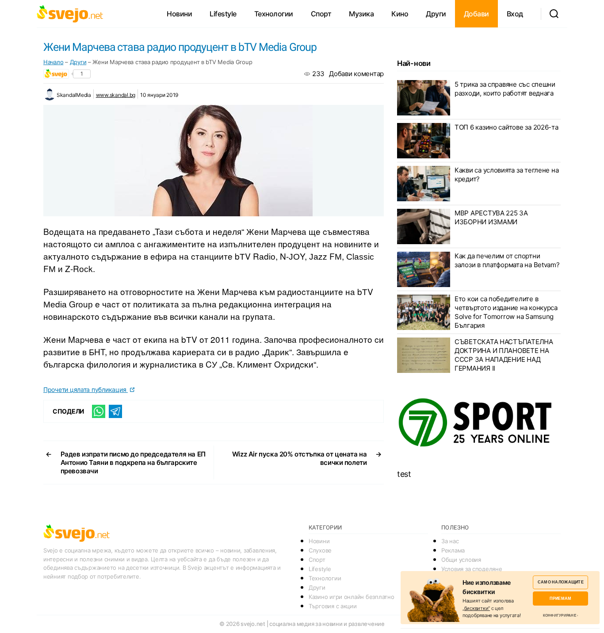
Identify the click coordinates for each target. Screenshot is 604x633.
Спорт (321, 13)
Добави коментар (356, 73)
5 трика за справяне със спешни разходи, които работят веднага (505, 88)
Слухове (320, 550)
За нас (450, 541)
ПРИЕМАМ (560, 598)
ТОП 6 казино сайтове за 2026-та (506, 127)
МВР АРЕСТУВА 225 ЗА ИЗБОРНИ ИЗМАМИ (491, 217)
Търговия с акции (333, 606)
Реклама (453, 550)
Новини (179, 13)
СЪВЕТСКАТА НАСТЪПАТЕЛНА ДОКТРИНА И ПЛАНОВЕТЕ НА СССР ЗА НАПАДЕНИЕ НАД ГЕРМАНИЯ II (504, 355)
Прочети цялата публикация (85, 389)
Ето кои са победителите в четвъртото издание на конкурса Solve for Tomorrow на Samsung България (506, 312)
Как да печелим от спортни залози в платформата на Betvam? (507, 260)
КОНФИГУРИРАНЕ (559, 615)
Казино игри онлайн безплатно (351, 596)
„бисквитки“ (476, 608)
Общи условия (461, 559)
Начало (53, 61)
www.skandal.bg (115, 95)
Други (436, 13)
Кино (399, 13)
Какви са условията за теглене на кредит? (506, 174)
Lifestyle (223, 13)
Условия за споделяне (471, 568)
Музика (361, 13)
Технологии (273, 13)
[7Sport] (479, 423)
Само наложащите (561, 582)
